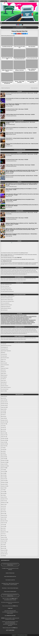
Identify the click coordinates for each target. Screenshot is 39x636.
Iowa (4, 270)
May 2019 (2, 473)
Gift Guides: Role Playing (17, 320)
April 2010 (2, 546)
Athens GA (25, 315)
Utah (37, 272)
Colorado (17, 269)
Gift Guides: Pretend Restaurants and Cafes (7, 320)
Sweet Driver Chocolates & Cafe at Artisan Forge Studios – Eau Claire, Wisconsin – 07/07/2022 (22, 175)
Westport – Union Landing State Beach (19, 82)
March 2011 (3, 535)
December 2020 (3, 438)
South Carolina (22, 272)
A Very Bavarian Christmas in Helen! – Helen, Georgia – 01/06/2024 (17, 109)
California (13, 269)
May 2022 (2, 412)
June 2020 (3, 449)
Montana (5, 271)
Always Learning (12, 315)
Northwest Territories (17, 279)
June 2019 (3, 471)
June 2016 (3, 508)
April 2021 (2, 431)
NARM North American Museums (6, 304)
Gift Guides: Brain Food (4, 318)
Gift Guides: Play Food (26, 318)
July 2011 (2, 533)
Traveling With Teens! (4, 349)
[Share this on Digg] (23, 33)
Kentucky (9, 270)
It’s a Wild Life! (3, 378)
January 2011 (3, 537)
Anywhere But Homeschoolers (19, 315)
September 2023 (4, 403)
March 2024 (3, 398)
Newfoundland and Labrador (22, 278)
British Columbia (6, 278)
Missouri (2, 271)
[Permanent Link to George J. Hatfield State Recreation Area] (32, 63)
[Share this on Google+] (17, 33)
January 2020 (3, 458)
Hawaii (32, 269)
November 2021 (3, 422)
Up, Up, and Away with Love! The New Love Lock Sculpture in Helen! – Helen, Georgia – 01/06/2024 (22, 98)
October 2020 (3, 442)
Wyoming (20, 274)
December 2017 (3, 499)
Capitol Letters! (3, 373)
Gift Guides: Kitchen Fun (19, 318)
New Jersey (21, 271)
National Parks (31, 321)
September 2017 (4, 502)
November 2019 (3, 462)
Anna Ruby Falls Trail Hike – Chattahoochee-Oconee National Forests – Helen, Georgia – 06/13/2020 (20, 123)
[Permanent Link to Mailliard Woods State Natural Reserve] (7, 64)
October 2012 (3, 522)
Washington (8, 274)
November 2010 (3, 539)
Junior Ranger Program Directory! (6, 289)
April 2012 (2, 530)
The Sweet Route (13, 323)
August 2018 (3, 488)
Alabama (2, 269)
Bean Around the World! (5, 357)
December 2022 (3, 405)
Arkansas (10, 269)
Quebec (7, 279)
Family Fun (2, 317)
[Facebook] (16, 24)
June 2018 (3, 491)
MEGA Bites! (3, 352)
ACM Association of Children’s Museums (7, 296)
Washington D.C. (24, 274)
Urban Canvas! (3, 370)
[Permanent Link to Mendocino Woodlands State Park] (7, 52)
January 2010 (3, 552)
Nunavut (22, 279)
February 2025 (3, 396)
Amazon (9, 264)
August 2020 (3, 445)
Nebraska (8, 271)
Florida (27, 269)
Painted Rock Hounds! (4, 368)
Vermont (2, 274)
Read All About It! (4, 382)
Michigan (26, 270)
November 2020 (3, 440)
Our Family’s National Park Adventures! (7, 291)
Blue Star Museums (4, 310)
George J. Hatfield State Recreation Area (32, 70)
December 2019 (18, 316)
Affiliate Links (12, 254)
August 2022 (3, 409)
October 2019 (3, 464)
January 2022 (3, 418)
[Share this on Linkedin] (25, 33)
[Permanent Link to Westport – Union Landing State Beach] (19, 76)
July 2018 (2, 489)
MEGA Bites (20, 321)
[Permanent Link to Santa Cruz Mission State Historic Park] (32, 76)
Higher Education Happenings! (6, 350)
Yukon (25, 279)
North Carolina (33, 271)
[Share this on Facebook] (15, 33)
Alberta (2, 278)
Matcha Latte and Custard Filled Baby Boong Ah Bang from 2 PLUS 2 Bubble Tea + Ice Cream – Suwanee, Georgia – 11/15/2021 (21, 189)
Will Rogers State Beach (19, 70)
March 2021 (3, 433)
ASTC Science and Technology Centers (7, 301)
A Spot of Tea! (3, 359)
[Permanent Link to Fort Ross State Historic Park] (32, 52)
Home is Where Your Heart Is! (6, 387)
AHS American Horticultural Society (7, 297)
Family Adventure (25, 316)
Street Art (28, 322)
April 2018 (2, 495)
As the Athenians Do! (4, 347)
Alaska (5, 269)
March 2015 (3, 519)
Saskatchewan (11, 279)
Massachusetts (22, 270)
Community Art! (3, 371)
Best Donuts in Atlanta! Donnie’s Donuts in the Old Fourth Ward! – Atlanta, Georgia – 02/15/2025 (21, 93)
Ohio (4, 272)
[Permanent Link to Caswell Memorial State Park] (7, 41)
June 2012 (3, 526)
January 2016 (3, 517)
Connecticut (21, 269)
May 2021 (2, 429)
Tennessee (32, 272)
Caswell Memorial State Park (7, 46)
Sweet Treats (33, 322)
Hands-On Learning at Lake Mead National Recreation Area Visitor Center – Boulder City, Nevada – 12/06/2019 (22, 144)
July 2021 (2, 425)
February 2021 (3, 434)
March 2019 (3, 477)
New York (28, 271)
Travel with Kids (25, 323)
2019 (1, 315)
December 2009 (3, 553)
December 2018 (3, 482)
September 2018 (4, 486)
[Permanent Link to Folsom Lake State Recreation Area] (19, 41)
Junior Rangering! (4, 377)
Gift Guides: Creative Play (11, 318)
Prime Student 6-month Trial (10, 580)
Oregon (10, 272)
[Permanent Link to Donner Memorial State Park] (19, 53)
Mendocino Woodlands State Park (7, 58)
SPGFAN (12, 257)
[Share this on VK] (22, 33)
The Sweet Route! (4, 356)
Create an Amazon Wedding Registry (10, 591)
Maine (16, 270)
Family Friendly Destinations (32, 316)
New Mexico (25, 271)
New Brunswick (14, 278)
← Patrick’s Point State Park (5, 88)
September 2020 (4, 444)
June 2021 (3, 427)
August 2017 (3, 504)
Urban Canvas (29, 323)
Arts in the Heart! (4, 384)
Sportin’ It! (2, 366)
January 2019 (3, 480)
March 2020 (3, 455)
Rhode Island (18, 272)
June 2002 (3, 555)
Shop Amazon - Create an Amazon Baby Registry (10, 588)
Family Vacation (11, 317)
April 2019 (2, 475)
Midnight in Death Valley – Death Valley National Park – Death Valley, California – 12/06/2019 (21, 133)
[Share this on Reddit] (20, 33)
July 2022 (2, 411)
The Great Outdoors (7, 323)
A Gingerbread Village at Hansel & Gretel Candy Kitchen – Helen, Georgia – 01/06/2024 (20, 114)
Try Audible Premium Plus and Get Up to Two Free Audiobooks (10, 569)
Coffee (14, 316)
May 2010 (2, 544)
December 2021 (3, 420)
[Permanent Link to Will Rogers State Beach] (19, 64)
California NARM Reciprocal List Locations (6, 316)
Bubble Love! (3, 361)
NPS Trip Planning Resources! (6, 288)
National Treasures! (4, 375)
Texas (35, 272)
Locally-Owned (13, 321)
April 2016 (2, 511)
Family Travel (6, 317)
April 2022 (2, 414)
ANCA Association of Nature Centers (7, 299)
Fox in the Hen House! (4, 389)
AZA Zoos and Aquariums (5, 303)
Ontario (32, 278)
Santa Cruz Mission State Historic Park (31, 82)
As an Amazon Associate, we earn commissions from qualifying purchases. (14, 252)
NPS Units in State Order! (5, 286)
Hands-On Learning (3, 321)
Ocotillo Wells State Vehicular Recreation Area (7, 83)
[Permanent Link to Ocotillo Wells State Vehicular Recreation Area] (7, 77)
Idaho (35, 269)
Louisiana (12, 270)
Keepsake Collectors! (4, 385)
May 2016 (2, 510)
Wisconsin (16, 274)
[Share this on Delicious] (27, 33)
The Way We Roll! (4, 354)
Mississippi (34, 270)
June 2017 (3, 506)
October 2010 (3, 541)
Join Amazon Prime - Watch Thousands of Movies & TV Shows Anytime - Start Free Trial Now (10, 584)
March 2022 (3, 416)
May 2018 (17, 321)
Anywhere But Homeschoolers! (6, 345)
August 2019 (3, 467)
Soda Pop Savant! (4, 363)
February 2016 (3, 515)
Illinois (37, 269)
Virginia (5, 274)
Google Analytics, (15, 264)
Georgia (30, 269)
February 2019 (3, 478)
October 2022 (3, 407)
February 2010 (3, 550)
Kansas (6, 270)
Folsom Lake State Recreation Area (19, 47)
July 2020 (2, 447)
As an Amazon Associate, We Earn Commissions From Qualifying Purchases (10, 565)
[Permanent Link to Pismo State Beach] (32, 41)
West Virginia (13, 274)
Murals (28, 321)
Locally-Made (8, 321)
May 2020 (2, 451)
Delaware (24, 269)
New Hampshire (15, 271)
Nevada (11, 271)
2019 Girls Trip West (6, 315)
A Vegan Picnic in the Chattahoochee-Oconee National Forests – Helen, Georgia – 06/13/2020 (21, 127)
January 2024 (3, 400)
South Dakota (27, 272)
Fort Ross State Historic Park (32, 57)
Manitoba (10, 278)
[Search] (22, 24)
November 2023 (3, 401)
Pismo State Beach (31, 46)
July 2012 (2, 524)
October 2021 (3, 423)
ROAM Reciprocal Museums (5, 306)
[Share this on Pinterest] (19, 33)
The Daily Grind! (3, 343)
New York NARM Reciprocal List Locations (15, 322)
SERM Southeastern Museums (6, 308)
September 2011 (4, 531)
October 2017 (3, 500)
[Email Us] (21, 24)
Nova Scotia (29, 278)
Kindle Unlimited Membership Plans (10, 576)
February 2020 (3, 456)
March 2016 (3, 513)
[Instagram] (19, 24)
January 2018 (3, 497)
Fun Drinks (26, 317)
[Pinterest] (18, 24)
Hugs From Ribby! (4, 391)
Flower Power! (3, 380)
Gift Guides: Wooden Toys (32, 320)
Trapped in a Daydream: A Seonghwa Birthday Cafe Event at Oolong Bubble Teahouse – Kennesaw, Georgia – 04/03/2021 (20, 200)
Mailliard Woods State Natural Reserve (7, 71)
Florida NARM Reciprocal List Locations (19, 317)
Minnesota (30, 270)
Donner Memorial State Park (19, 58)
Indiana (2, 270)
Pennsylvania (13, 272)
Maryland (18, 270)
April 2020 (2, 453)
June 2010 (3, 542)
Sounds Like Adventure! (5, 364)
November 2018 (3, 484)
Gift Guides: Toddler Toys (24, 320)
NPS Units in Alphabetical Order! (6, 284)
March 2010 (3, 548)
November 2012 (3, 520)
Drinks (21, 316)
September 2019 (4, 466)
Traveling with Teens (19, 323)
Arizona (7, 269)
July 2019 (2, 469)
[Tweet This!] (14, 33)
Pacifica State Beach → (35, 88)
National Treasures (3, 322)
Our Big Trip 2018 (24, 322)
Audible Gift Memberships (10, 573)
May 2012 (2, 528)
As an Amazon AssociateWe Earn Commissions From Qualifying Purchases (19, 27)
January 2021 (3, 436)
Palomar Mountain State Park (19, 31)
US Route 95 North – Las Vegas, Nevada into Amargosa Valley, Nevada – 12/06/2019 (20, 138)
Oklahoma (6, 272)
